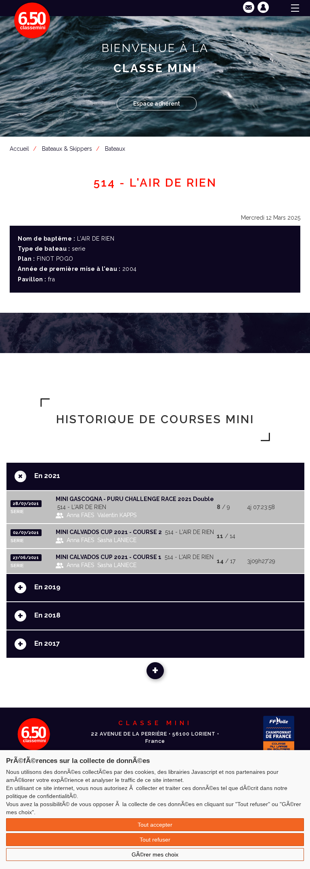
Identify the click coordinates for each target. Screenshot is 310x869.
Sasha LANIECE (116, 540)
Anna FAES (80, 515)
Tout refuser (155, 839)
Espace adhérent (156, 103)
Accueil (19, 149)
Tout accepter (155, 824)
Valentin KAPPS (116, 515)
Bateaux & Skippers (67, 149)
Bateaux (115, 149)
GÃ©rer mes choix (155, 854)
